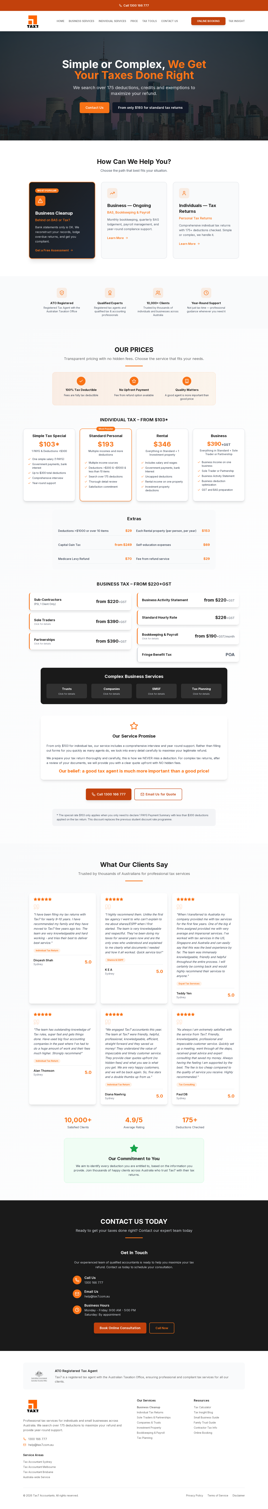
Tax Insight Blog (203, 1412)
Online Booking (203, 1432)
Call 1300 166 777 (136, 5)
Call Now (162, 1328)
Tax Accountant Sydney (37, 1461)
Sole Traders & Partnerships (154, 1417)
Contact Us (95, 108)
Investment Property (149, 1427)
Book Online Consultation (120, 1328)
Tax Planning (144, 1437)
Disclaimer (239, 1495)
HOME (60, 21)
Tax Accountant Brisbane (38, 1472)
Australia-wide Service (36, 1477)
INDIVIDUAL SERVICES (112, 21)
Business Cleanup (148, 1407)
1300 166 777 (93, 1282)
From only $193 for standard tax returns (150, 108)
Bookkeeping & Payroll (151, 1432)
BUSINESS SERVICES (81, 21)
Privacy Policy (194, 1495)
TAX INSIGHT (236, 21)
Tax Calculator (202, 1407)
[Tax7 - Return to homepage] (33, 21)
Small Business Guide (206, 1417)
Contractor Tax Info (205, 1427)
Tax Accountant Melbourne (39, 1466)
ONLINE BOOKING (208, 21)
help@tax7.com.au (97, 1296)
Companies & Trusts (149, 1422)
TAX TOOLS (149, 21)
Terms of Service (217, 1495)
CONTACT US (169, 21)
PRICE (134, 21)
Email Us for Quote (161, 794)
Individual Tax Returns (150, 1412)
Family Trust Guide (205, 1422)
